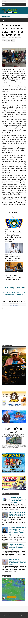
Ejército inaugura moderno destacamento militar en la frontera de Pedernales (16, 514)
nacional (8, 37)
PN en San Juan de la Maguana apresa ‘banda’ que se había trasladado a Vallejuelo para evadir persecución (14, 237)
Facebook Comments (14, 305)
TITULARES (6, 20)
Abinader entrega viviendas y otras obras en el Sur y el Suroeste (14, 293)
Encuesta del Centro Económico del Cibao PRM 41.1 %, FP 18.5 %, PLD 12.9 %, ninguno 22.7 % (17, 500)
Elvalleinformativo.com (13, 615)
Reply (4, 37)
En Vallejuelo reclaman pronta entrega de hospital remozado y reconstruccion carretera (16, 546)
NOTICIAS (12, 37)
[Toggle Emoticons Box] (2, 308)
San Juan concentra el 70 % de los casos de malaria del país (13, 258)
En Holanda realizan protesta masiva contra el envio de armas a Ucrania (14, 288)
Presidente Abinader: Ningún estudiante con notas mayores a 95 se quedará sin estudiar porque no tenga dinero (17, 531)
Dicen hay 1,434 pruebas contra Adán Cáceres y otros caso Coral (13, 278)
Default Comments (14, 303)
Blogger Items (22, 615)
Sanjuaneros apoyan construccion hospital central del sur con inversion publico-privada (17, 562)
